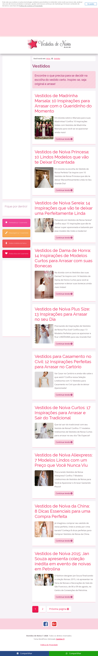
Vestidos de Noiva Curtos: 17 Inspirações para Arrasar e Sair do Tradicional (62, 412)
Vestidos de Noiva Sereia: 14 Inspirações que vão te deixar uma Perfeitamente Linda (64, 208)
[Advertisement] (49, 18)
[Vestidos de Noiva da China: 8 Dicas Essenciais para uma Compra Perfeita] (44, 529)
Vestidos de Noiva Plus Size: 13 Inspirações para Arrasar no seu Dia (62, 314)
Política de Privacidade (49, 645)
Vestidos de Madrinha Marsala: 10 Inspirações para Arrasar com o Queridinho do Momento (63, 103)
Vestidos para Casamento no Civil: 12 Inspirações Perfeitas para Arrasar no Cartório (63, 361)
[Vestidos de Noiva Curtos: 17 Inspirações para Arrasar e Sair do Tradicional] (44, 430)
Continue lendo (63, 139)
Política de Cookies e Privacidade (31, 6)
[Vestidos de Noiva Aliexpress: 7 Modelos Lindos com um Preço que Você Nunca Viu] (44, 477)
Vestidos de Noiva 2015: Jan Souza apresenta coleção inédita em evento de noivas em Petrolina (63, 561)
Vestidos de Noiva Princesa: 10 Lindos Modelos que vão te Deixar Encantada (62, 157)
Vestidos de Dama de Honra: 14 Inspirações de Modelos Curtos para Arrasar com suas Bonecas (63, 258)
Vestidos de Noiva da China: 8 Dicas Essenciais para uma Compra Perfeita (62, 511)
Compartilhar (26, 653)
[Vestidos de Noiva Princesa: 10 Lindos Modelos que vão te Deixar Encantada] (44, 177)
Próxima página (58, 609)
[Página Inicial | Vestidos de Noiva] (49, 44)
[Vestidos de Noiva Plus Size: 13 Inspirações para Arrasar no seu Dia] (44, 333)
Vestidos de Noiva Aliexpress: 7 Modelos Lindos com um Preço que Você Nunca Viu (64, 460)
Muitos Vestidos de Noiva (17, 243)
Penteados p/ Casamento (18, 222)
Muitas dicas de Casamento (18, 254)
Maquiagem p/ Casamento (18, 233)
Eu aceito (91, 4)
